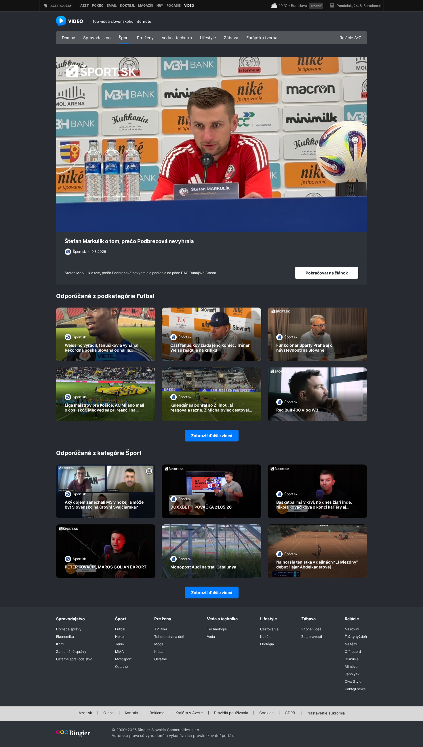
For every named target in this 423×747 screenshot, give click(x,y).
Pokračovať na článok (327, 272)
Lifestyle (208, 37)
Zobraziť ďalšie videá (211, 435)
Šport (124, 37)
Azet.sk (85, 713)
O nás (108, 713)
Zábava (231, 37)
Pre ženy (145, 37)
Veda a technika (177, 37)
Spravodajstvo (96, 37)
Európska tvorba (261, 37)
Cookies (266, 713)
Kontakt (131, 713)
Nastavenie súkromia (326, 713)
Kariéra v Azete (189, 713)
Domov (68, 37)
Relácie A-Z (350, 37)
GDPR (290, 713)
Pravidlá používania (231, 713)
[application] (211, 144)
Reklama (157, 713)
